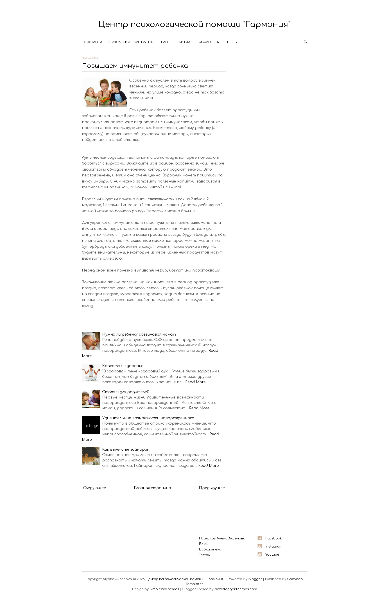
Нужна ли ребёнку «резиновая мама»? (139, 334)
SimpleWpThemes (164, 589)
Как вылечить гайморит (126, 450)
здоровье (90, 58)
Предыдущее (212, 488)
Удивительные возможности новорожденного (148, 418)
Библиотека (208, 42)
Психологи (92, 42)
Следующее (94, 488)
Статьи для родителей (125, 392)
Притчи (183, 42)
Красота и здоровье (122, 366)
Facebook (273, 538)
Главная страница (152, 488)
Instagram (273, 546)
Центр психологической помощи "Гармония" (194, 24)
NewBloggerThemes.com (235, 589)
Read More (195, 382)
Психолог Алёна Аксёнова (222, 538)
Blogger (255, 579)
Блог (165, 42)
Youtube (272, 554)
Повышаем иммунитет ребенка (135, 65)
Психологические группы (130, 42)
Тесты (231, 42)
